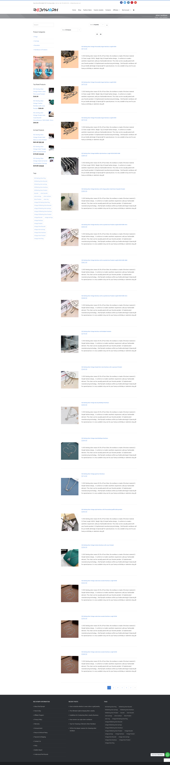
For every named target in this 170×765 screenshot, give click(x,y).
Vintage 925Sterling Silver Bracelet (42, 205)
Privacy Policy (38, 719)
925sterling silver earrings (40, 184)
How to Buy (37, 711)
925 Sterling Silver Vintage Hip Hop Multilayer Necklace (95, 402)
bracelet (36, 193)
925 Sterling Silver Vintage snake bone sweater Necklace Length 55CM (99, 616)
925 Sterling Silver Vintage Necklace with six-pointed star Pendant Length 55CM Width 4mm (104, 295)
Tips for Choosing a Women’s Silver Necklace (83, 724)
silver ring (46, 199)
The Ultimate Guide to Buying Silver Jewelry (82, 711)
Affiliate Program (39, 715)
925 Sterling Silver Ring (40, 178)
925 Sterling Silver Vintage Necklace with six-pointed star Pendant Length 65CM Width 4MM (104, 260)
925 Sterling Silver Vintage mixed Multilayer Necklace (94, 438)
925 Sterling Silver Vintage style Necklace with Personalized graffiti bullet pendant (101, 509)
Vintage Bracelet (38, 217)
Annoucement (38, 728)
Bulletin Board (38, 750)
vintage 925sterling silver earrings (42, 208)
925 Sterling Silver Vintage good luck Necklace (93, 474)
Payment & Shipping (40, 737)
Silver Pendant (37, 199)
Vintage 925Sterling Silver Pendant (42, 214)
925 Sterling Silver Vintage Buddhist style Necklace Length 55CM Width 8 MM (100, 153)
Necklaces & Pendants (40, 50)
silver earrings (37, 196)
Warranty (36, 724)
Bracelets (37, 45)
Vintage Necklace (38, 220)
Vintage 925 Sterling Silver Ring (42, 202)
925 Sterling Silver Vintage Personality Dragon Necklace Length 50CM (98, 82)
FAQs (35, 745)
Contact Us (37, 741)
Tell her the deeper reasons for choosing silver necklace (83, 729)
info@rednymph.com (75, 3)
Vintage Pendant (38, 223)
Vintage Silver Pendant (39, 235)
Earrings (36, 41)
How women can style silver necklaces (81, 719)
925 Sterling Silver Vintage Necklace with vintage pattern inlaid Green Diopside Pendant (103, 189)
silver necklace (47, 196)
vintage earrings (49, 217)
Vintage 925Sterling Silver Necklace (43, 211)
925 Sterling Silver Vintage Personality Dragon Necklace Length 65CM (98, 117)
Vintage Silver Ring (38, 238)
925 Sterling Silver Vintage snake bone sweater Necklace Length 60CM (99, 652)
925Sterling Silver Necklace (41, 187)
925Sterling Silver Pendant (40, 190)
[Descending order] (107, 25)
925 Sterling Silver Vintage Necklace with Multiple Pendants (96, 331)
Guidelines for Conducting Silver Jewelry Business (84, 715)
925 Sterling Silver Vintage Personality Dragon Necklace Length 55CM (98, 46)
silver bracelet (44, 193)
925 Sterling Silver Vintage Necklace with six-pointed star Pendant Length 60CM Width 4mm (104, 224)
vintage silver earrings (39, 229)
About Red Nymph (39, 706)
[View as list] (100, 34)
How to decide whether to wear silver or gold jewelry (85, 706)
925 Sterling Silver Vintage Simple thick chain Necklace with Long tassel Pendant (101, 367)
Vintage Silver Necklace (40, 232)
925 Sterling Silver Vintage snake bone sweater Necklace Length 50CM (99, 580)
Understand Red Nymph (41, 754)
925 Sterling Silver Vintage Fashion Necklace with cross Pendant (97, 545)
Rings (36, 36)
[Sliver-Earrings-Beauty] (43, 57)
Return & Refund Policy (41, 732)
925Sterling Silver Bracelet (40, 181)
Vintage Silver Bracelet (39, 226)
